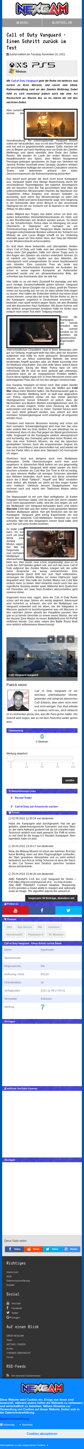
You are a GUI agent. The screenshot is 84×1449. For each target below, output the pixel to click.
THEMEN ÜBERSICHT (18, 1353)
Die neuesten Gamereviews (25, 1375)
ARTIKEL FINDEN (16, 1344)
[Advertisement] (42, 1054)
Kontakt (10, 1285)
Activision (54, 927)
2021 (9, 927)
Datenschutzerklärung (18, 1280)
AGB (8, 1276)
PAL (40, 927)
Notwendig (8, 1424)
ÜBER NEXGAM (15, 1335)
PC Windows (56, 934)
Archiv (9, 1348)
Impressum (12, 1272)
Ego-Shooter (25, 927)
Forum (9, 1357)
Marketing (27, 1424)
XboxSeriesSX (14, 934)
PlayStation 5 (35, 934)
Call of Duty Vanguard (24, 80)
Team (9, 1340)
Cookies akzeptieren (42, 1433)
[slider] (11, 758)
